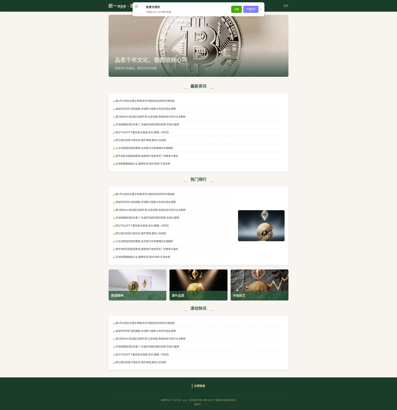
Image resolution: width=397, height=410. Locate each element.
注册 (236, 9)
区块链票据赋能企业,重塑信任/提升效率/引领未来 (143, 163)
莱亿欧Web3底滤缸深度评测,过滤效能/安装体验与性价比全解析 (151, 116)
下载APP (251, 9)
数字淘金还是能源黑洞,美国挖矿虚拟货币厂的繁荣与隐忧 (147, 156)
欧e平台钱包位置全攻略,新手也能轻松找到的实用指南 (145, 101)
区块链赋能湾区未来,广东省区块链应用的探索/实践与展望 (147, 124)
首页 (285, 5)
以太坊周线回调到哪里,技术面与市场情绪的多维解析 (144, 148)
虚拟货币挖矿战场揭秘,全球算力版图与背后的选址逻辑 (146, 108)
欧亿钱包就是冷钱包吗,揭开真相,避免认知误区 (141, 140)
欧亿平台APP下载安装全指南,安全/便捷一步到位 (142, 132)
